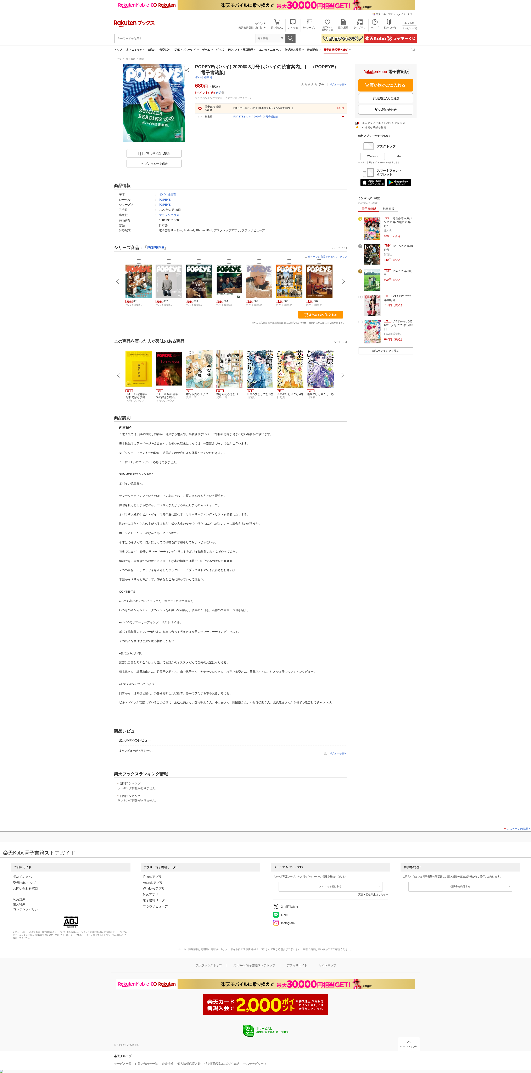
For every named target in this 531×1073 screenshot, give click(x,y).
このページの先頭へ (519, 828)
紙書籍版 (388, 208)
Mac (399, 156)
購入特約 (19, 904)
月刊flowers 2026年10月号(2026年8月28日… (398, 325)
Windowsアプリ (154, 888)
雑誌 (151, 49)
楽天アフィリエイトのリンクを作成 (383, 123)
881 (135, 301)
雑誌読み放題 (293, 49)
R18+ (413, 49)
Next (343, 375)
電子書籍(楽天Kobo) (336, 49)
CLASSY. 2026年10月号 (397, 298)
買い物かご (277, 27)
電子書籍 (130, 58)
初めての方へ (22, 876)
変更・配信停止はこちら (372, 894)
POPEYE (165, 199)
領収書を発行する (460, 886)
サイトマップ (327, 965)
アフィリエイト (297, 965)
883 (196, 301)
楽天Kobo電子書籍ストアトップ (254, 965)
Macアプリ (150, 894)
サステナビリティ (255, 1063)
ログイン (258, 23)
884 (226, 301)
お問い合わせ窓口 (25, 888)
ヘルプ (375, 27)
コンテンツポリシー (27, 909)
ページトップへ (409, 1046)
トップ (118, 49)
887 (316, 301)
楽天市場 (409, 23)
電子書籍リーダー (155, 900)
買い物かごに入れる (387, 85)
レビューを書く (337, 84)
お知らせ (293, 27)
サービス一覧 (409, 28)
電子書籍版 (369, 208)
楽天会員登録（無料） (251, 27)
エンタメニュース (270, 49)
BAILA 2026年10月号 (398, 247)
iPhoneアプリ (152, 876)
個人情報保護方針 (189, 1063)
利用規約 (19, 899)
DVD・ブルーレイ (185, 49)
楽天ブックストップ (209, 965)
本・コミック (134, 49)
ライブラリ (359, 27)
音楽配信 (312, 49)
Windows (372, 156)
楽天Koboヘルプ (24, 882)
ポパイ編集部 (203, 77)
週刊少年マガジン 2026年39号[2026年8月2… (398, 222)
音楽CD (164, 49)
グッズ (220, 49)
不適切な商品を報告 (374, 127)
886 (286, 301)
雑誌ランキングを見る (385, 350)
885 (256, 301)
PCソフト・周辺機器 (240, 49)
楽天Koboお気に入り (327, 28)
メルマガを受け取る (330, 886)
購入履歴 (343, 27)
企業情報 (167, 1063)
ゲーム (206, 49)
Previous (118, 375)
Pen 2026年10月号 (398, 273)
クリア (343, 256)
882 (165, 301)
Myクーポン (310, 27)
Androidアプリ (153, 882)
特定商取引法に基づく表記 (222, 1063)
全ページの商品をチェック (323, 256)
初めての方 (390, 27)
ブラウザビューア (155, 906)
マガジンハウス (169, 215)
